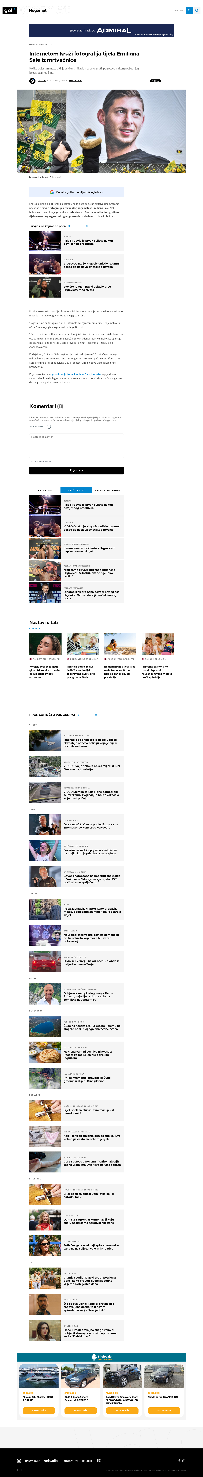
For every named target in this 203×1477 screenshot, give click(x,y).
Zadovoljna (51, 1462)
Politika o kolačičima (178, 1470)
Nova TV (19, 1462)
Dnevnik (32, 1462)
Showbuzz (70, 1462)
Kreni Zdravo (99, 1462)
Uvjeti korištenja (149, 1470)
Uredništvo (119, 1470)
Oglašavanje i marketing (133, 1470)
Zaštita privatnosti (163, 1470)
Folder (87, 1462)
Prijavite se (76, 470)
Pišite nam (110, 1470)
